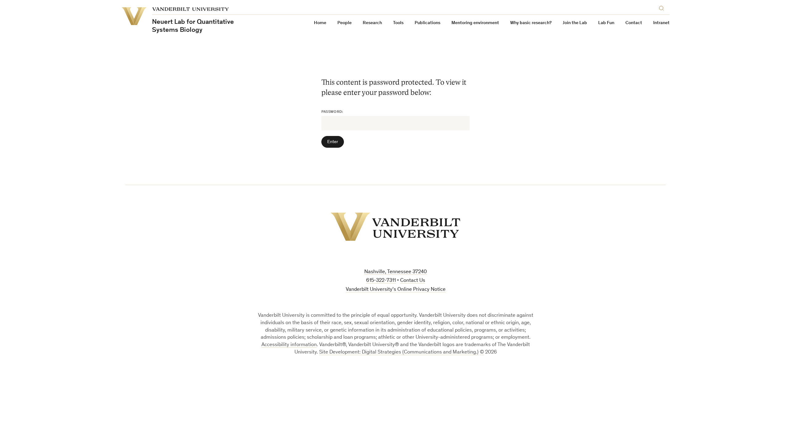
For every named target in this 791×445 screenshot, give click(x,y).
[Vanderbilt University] (395, 226)
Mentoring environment (475, 23)
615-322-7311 (381, 280)
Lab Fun (606, 23)
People (344, 23)
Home (320, 23)
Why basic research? (531, 23)
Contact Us (412, 280)
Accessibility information (289, 345)
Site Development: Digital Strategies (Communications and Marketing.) (399, 352)
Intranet (661, 23)
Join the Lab (575, 23)
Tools (398, 23)
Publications (427, 23)
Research (372, 23)
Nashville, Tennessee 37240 (395, 272)
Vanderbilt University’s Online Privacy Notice (396, 289)
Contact (633, 23)
